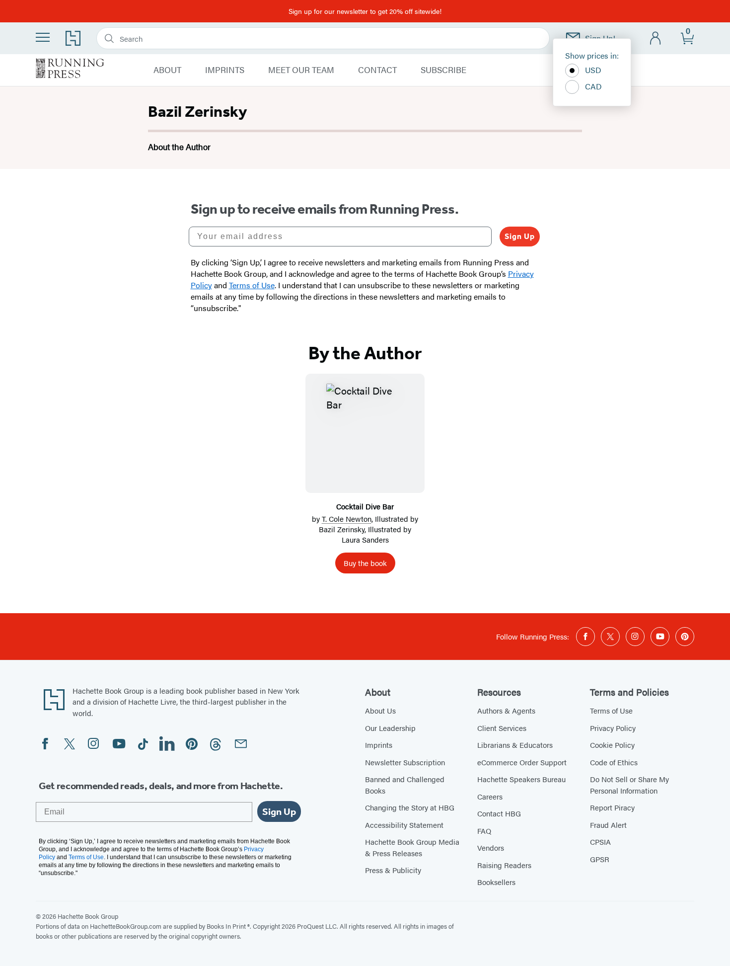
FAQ (484, 830)
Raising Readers (504, 865)
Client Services (501, 728)
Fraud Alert (608, 824)
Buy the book (365, 563)
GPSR (599, 859)
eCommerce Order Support (522, 762)
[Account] (655, 38)
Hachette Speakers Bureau (521, 779)
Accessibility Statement (404, 824)
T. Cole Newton (346, 518)
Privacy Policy (613, 728)
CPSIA (600, 841)
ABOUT (167, 70)
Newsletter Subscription (405, 762)
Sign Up (520, 236)
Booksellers (496, 882)
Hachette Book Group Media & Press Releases (412, 847)
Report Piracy (612, 807)
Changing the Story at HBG (409, 807)
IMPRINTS (224, 70)
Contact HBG (499, 813)
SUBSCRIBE (443, 70)
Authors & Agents (506, 710)
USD (593, 70)
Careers (490, 796)
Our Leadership (390, 728)
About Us (380, 710)
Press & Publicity (393, 870)
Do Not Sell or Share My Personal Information (629, 785)
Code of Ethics (614, 762)
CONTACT (377, 70)
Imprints (378, 744)
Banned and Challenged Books (404, 785)
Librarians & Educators (515, 744)
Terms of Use (611, 710)
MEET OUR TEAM (301, 70)
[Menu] (43, 37)
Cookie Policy (612, 744)
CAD (593, 86)
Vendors (490, 847)
